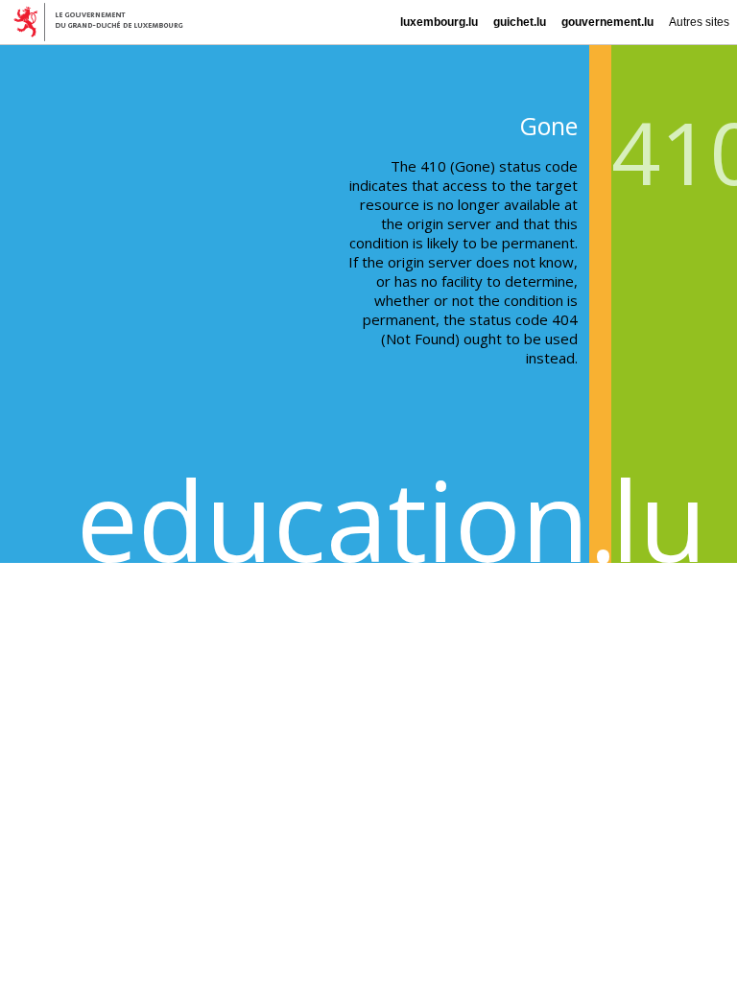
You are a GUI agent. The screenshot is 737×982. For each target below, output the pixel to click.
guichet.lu (519, 22)
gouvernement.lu (607, 22)
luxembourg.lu (439, 22)
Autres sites (699, 22)
